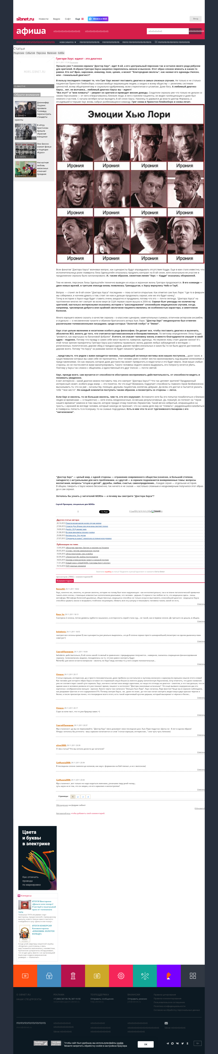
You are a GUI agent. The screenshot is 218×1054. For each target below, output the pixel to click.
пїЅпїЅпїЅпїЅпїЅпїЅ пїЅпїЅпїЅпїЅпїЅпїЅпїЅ (63, 1025)
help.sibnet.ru (97, 1001)
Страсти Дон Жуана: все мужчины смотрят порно (87, 526)
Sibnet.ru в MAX (100, 19)
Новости (43, 18)
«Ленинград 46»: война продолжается (82, 557)
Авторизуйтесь (63, 813)
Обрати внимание (26, 95)
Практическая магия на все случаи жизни (83, 523)
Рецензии (74, 62)
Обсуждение (62, 805)
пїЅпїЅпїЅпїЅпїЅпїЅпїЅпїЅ (66, 31)
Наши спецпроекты (28, 999)
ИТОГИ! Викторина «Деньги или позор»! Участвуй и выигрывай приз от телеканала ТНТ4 (37, 907)
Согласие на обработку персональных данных (177, 1010)
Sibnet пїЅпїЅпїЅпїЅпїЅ (175, 1027)
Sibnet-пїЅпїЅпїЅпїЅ (62, 1031)
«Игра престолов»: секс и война (79, 554)
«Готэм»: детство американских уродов (82, 551)
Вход (195, 18)
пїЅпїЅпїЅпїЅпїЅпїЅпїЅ (97, 31)
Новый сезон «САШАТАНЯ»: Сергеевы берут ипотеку (88, 563)
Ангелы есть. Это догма (76, 535)
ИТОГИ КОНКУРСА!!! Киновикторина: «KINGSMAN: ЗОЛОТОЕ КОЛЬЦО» (43, 929)
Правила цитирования (165, 994)
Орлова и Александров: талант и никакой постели (87, 560)
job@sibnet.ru (134, 1001)
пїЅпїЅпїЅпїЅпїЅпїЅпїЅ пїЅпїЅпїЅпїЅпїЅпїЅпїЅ (100, 1029)
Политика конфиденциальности (169, 1006)
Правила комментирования (167, 998)
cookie (120, 1043)
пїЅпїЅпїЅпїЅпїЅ (195, 31)
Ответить (201, 604)
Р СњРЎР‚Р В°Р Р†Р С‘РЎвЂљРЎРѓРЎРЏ (145, 511)
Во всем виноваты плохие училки (80, 532)
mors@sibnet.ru (24, 1027)
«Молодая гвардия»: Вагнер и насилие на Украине (87, 548)
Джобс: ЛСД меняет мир (76, 529)
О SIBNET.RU (23, 994)
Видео (56, 18)
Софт (68, 18)
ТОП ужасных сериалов (76, 566)
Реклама (58, 994)
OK (145, 1044)
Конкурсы (26, 895)
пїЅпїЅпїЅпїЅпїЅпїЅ (110, 42)
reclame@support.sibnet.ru (66, 1001)
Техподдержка (99, 994)
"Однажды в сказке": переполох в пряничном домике (89, 538)
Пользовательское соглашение (169, 1002)
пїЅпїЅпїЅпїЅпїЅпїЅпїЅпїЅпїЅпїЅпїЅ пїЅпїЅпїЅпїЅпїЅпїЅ (143, 1029)
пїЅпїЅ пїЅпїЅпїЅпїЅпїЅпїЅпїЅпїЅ (136, 42)
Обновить (199, 808)
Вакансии (134, 994)
